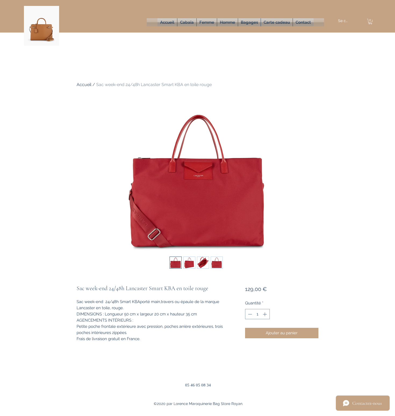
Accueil (84, 84)
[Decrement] (249, 314)
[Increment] (265, 314)
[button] (207, 22)
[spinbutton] (257, 314)
